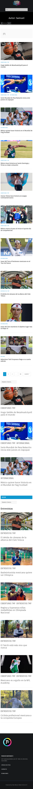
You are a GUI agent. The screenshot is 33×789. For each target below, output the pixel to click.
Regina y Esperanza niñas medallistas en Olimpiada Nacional (13, 610)
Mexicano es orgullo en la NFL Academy (15, 681)
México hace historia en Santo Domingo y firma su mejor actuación (15, 164)
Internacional (13, 95)
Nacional (3, 356)
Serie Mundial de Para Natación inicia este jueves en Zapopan (15, 99)
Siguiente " (27, 374)
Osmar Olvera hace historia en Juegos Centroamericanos (14, 197)
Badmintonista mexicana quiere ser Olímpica (16, 573)
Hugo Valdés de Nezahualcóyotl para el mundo (14, 66)
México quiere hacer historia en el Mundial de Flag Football (16, 131)
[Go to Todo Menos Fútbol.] (2, 23)
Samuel (9, 23)
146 (20, 374)
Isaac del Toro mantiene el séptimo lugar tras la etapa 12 (16, 327)
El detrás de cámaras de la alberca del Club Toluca (15, 295)
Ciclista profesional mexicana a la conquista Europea (16, 716)
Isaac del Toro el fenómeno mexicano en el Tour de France (15, 262)
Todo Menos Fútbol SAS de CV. (19, 785)
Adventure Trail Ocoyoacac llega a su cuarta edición (16, 360)
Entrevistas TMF (5, 291)
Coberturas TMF (5, 62)
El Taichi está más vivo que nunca (14, 646)
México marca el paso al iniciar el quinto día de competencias (16, 229)
